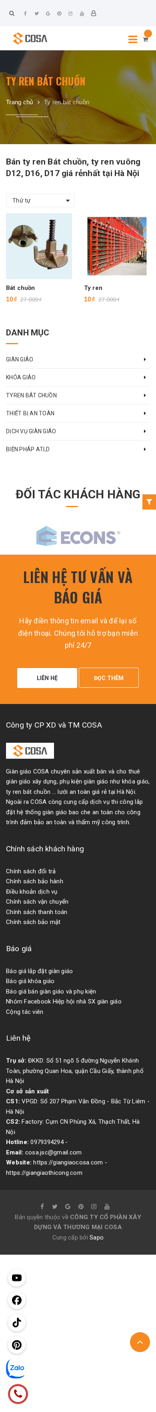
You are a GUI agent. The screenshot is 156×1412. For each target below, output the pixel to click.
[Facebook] (26, 13)
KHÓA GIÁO (21, 377)
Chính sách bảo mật (33, 922)
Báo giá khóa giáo (30, 981)
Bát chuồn (20, 288)
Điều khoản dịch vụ (32, 891)
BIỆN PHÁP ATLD (28, 449)
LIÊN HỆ (47, 678)
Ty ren (93, 288)
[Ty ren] (117, 246)
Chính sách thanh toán (36, 912)
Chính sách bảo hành (34, 881)
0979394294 (47, 1142)
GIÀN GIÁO (19, 359)
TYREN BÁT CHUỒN (31, 395)
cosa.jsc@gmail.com (53, 1152)
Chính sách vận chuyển (37, 901)
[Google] (48, 13)
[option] (78, 535)
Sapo (97, 1237)
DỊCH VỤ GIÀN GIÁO (31, 431)
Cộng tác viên (24, 1011)
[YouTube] (82, 13)
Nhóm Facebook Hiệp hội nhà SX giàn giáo (64, 1001)
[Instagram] (71, 13)
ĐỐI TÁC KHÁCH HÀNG (78, 494)
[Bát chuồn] (39, 246)
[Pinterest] (59, 13)
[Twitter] (37, 13)
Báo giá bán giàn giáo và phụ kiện (51, 991)
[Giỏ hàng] (145, 40)
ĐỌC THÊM (109, 678)
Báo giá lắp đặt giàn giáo (39, 971)
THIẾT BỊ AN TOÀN (30, 413)
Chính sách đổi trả (31, 871)
